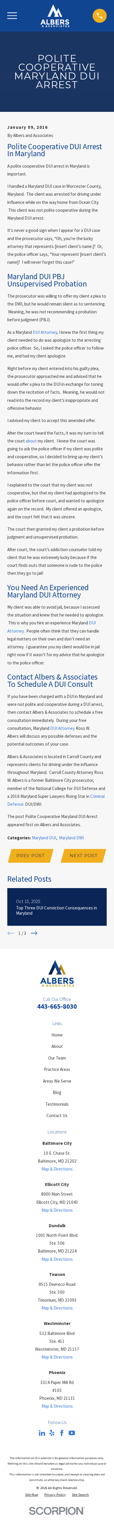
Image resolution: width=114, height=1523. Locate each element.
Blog (57, 1092)
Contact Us (57, 1115)
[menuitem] (31, 1494)
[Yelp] (52, 1433)
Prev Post (30, 855)
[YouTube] (72, 1433)
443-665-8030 (57, 1006)
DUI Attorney (45, 332)
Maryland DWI (71, 837)
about (31, 441)
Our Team (57, 1058)
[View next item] (34, 933)
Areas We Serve (57, 1081)
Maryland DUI (44, 837)
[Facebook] (62, 1433)
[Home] (54, 15)
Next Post (84, 855)
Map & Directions (57, 1169)
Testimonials (57, 1104)
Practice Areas (57, 1069)
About (57, 1046)
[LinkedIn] (42, 1433)
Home (57, 1035)
